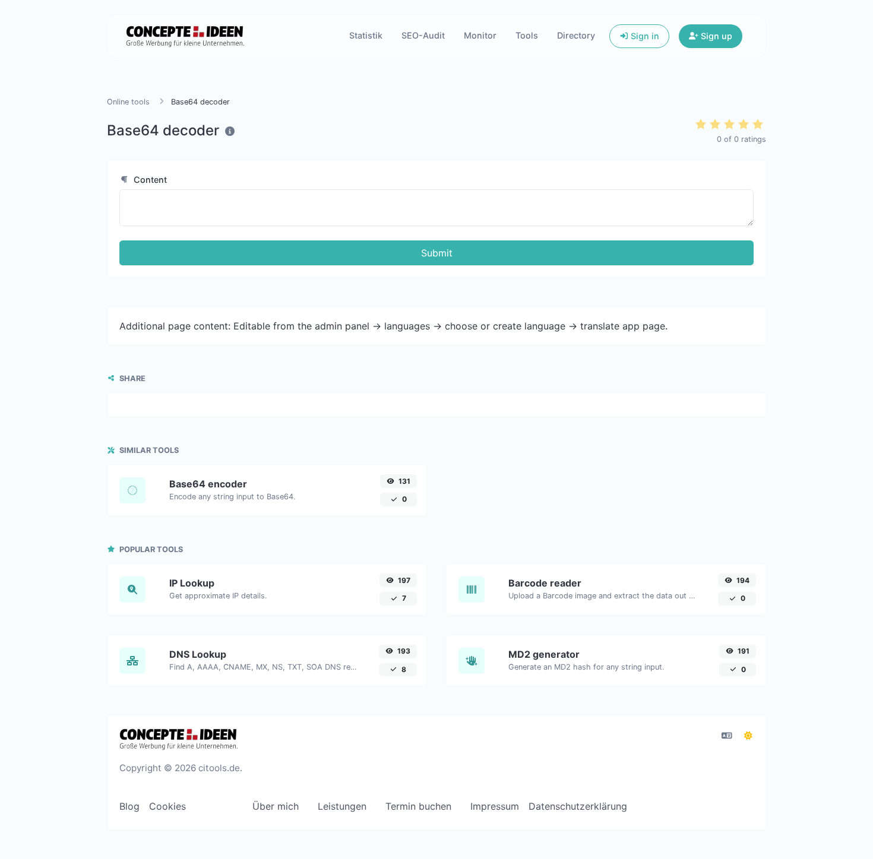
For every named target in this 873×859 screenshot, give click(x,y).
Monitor (480, 35)
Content (149, 180)
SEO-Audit (423, 35)
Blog (129, 806)
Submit (437, 253)
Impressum (494, 806)
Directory (576, 35)
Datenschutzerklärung (578, 806)
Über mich (275, 806)
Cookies (167, 806)
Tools (526, 35)
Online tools (128, 101)
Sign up (715, 36)
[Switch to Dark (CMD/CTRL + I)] (748, 735)
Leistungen (342, 806)
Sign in (643, 36)
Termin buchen (418, 806)
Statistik (365, 35)
